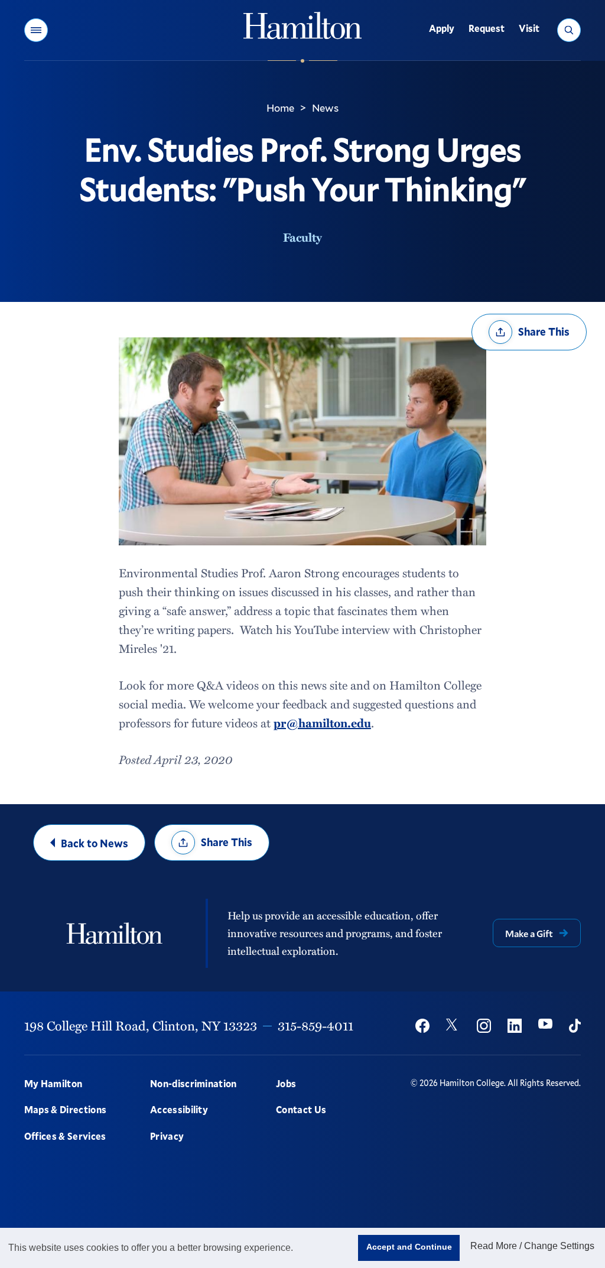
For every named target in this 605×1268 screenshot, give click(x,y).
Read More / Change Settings (532, 1246)
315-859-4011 (315, 1025)
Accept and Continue (409, 1246)
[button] (36, 30)
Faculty (302, 237)
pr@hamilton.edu (322, 722)
